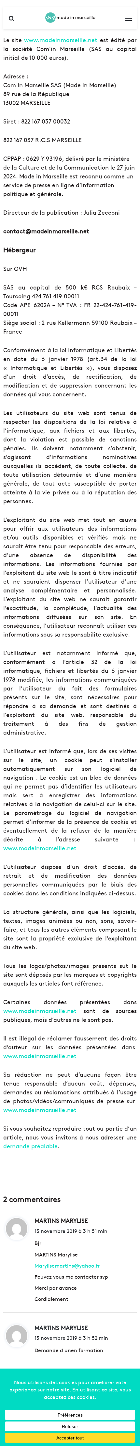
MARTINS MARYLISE (61, 1327)
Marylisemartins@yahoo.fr (67, 1265)
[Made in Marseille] (70, 17)
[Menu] (128, 20)
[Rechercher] (11, 20)
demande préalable (30, 1146)
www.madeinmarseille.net (60, 40)
